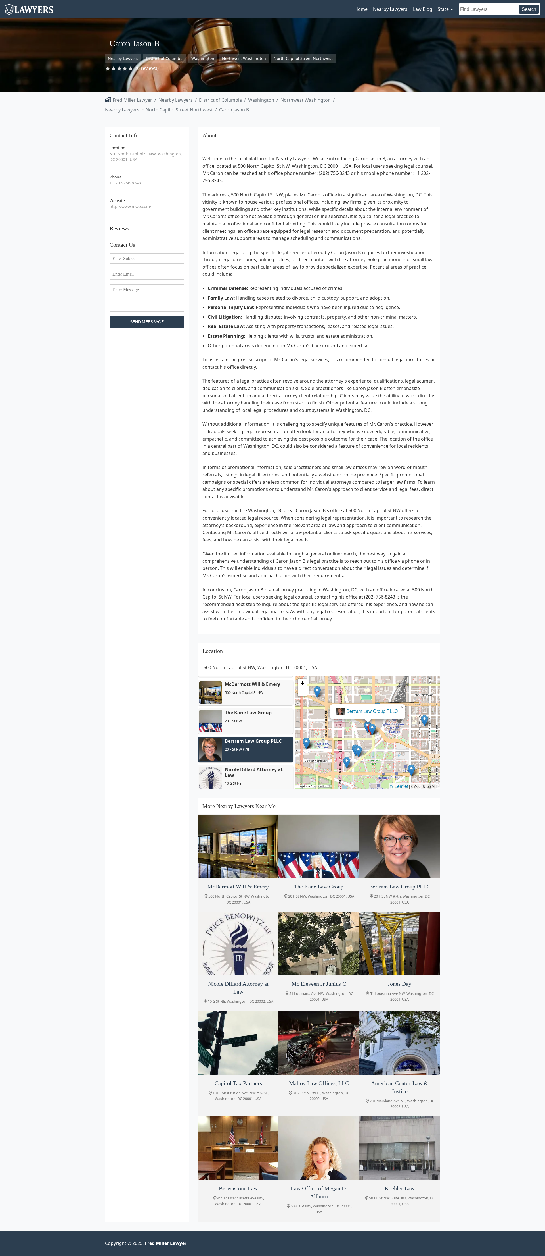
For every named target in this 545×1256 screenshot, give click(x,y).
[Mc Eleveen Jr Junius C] (318, 943)
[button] (372, 729)
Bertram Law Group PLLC (372, 711)
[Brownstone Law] (238, 1148)
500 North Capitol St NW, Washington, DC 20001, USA (146, 156)
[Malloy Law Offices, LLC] (318, 1043)
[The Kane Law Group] (318, 846)
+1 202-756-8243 (125, 183)
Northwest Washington (244, 58)
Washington (202, 58)
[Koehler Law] (399, 1148)
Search (529, 9)
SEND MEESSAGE (147, 322)
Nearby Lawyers (390, 9)
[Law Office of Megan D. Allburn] (318, 1148)
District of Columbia (165, 58)
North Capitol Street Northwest (303, 58)
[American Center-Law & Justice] (399, 1043)
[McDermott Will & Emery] (238, 846)
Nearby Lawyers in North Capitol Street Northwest (159, 110)
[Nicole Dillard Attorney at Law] (238, 943)
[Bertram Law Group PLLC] (399, 846)
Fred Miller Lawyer (132, 100)
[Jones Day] (399, 943)
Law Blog (422, 9)
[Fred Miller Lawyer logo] (29, 12)
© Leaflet (399, 786)
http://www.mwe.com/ (130, 206)
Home (361, 9)
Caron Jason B (234, 110)
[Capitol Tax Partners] (238, 1043)
